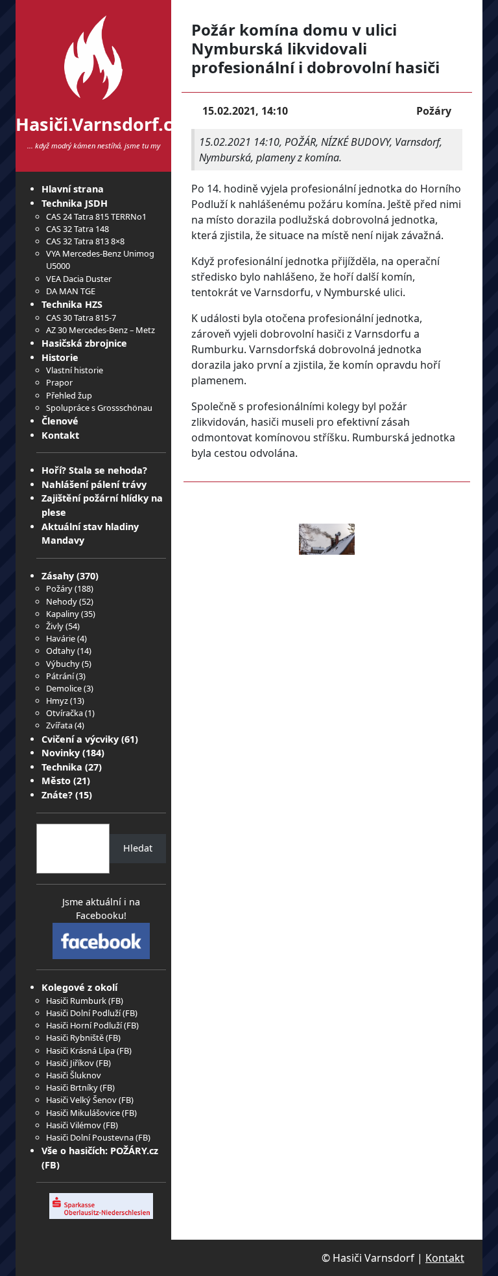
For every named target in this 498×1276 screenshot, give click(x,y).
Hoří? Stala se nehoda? (94, 470)
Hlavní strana (73, 189)
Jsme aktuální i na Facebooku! (101, 909)
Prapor (59, 382)
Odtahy (60, 650)
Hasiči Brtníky (72, 1087)
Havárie (60, 638)
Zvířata (59, 725)
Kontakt (60, 435)
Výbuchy (63, 663)
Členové (60, 421)
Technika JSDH (75, 203)
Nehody (61, 601)
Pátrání (60, 676)
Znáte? (57, 795)
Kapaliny (62, 614)
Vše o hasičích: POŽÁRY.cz (100, 1150)
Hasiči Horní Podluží (84, 1025)
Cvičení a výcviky (80, 739)
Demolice (64, 688)
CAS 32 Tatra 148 (77, 229)
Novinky (61, 753)
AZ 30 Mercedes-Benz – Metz (100, 330)
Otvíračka (64, 713)
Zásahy (58, 576)
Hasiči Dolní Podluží (83, 1013)
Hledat (137, 848)
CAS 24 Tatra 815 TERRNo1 (96, 216)
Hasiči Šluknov (73, 1075)
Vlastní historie (74, 370)
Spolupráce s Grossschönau (99, 407)
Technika (62, 767)
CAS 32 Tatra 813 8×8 (85, 241)
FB (116, 1000)
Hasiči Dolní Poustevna (90, 1137)
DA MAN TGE (70, 291)
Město (56, 780)
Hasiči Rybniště (75, 1037)
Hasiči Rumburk (76, 1000)
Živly (55, 626)
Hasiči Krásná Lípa (80, 1050)
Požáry (59, 588)
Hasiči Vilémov (73, 1125)
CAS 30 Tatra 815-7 (81, 317)
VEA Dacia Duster (79, 278)
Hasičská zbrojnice (84, 343)
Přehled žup (69, 395)
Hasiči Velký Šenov (81, 1100)
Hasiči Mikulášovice (83, 1113)
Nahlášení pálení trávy (94, 484)
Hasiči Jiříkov (70, 1063)
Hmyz (57, 700)
